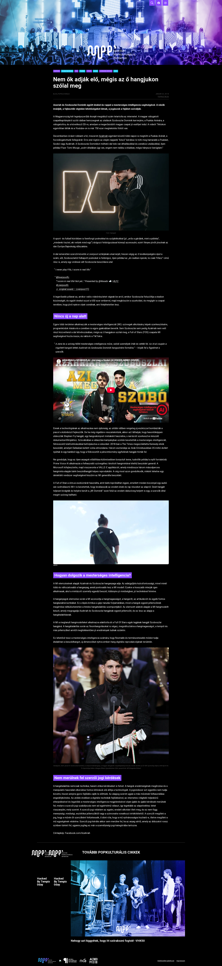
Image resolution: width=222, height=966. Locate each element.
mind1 (89, 71)
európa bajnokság (67, 71)
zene (115, 71)
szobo (95, 71)
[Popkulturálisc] (159, 3)
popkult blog (163, 96)
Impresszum (181, 961)
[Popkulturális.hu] (165, 3)
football (82, 71)
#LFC (116, 281)
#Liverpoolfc (62, 285)
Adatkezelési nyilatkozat (165, 961)
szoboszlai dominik (106, 71)
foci (76, 71)
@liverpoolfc (62, 277)
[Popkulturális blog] (111, 32)
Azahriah (103, 136)
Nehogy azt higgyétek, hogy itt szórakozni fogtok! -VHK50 (108, 940)
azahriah (56, 71)
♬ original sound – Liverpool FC (72, 289)
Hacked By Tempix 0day (43, 881)
